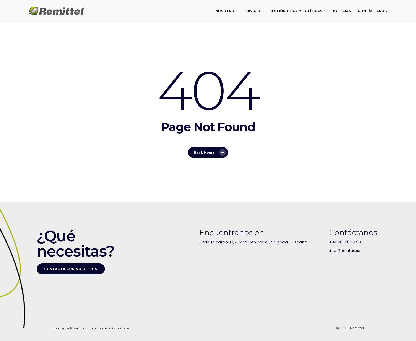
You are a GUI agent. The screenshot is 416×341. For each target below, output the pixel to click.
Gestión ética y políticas (111, 328)
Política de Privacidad (69, 328)
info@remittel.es (344, 250)
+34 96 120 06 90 (345, 242)
